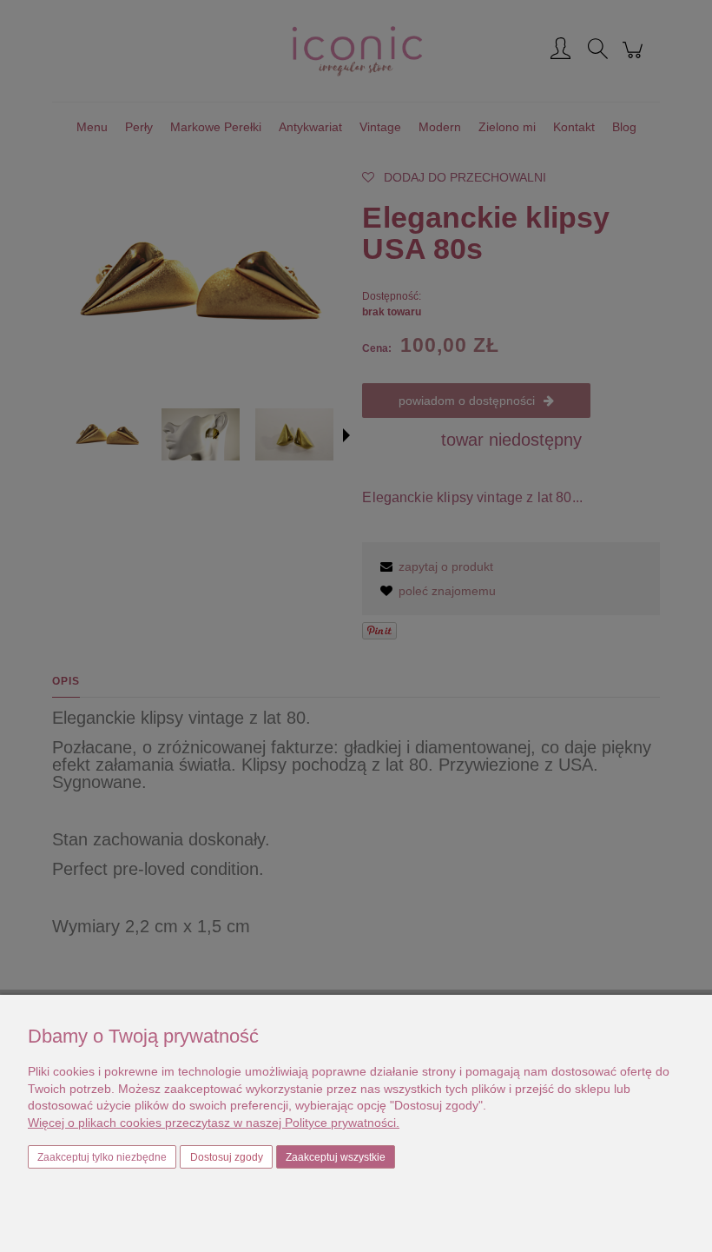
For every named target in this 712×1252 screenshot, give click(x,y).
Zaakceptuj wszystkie (336, 1157)
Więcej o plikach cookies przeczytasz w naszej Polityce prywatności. (213, 1122)
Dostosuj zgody (226, 1157)
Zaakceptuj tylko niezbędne (102, 1157)
